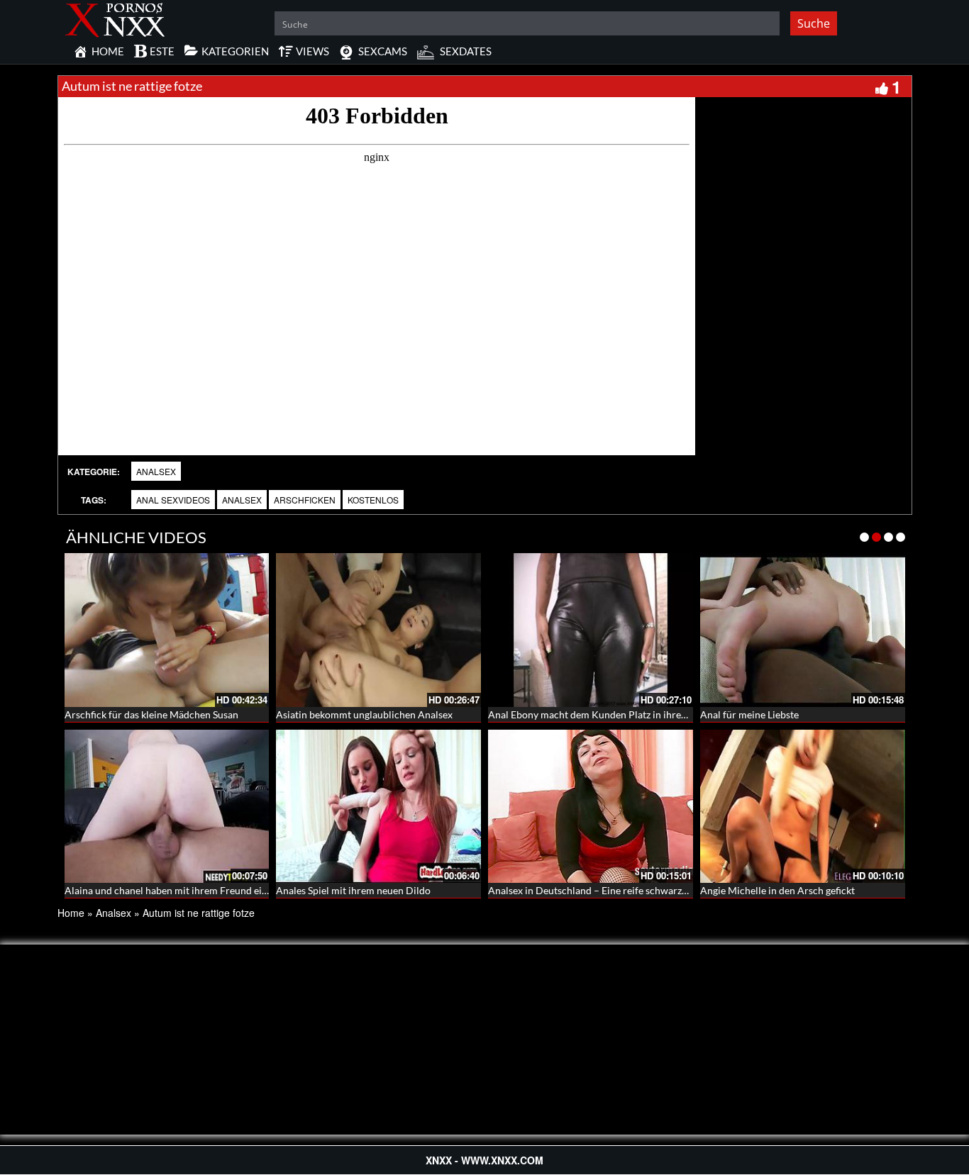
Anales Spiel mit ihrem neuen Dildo (353, 890)
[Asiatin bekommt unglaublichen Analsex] (378, 630)
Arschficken (305, 500)
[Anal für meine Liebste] (802, 630)
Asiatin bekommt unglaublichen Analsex (364, 714)
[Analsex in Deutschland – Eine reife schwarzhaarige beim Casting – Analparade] (590, 807)
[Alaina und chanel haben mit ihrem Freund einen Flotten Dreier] (167, 805)
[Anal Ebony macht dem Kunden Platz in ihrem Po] (590, 630)
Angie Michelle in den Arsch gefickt (777, 890)
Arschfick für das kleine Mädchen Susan (151, 714)
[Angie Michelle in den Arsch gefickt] (802, 805)
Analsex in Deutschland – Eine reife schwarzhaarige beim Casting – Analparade (661, 890)
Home (70, 913)
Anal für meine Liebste (749, 714)
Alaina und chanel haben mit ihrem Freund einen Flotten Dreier (204, 890)
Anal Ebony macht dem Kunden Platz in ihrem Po (596, 714)
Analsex (156, 471)
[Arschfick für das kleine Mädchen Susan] (167, 630)
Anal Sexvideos (173, 500)
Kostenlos (373, 500)
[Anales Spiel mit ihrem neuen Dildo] (378, 805)
